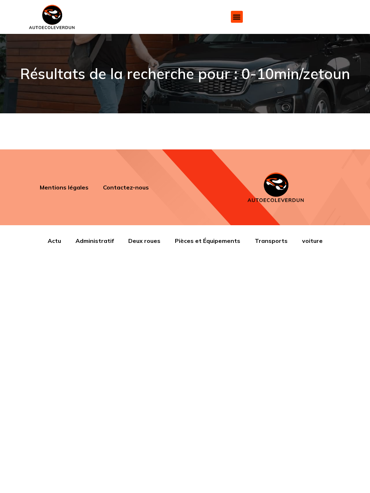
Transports (271, 240)
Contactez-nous (126, 187)
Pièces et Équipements (207, 240)
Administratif (95, 240)
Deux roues (144, 240)
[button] (237, 17)
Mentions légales (64, 187)
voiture (312, 240)
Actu (54, 240)
